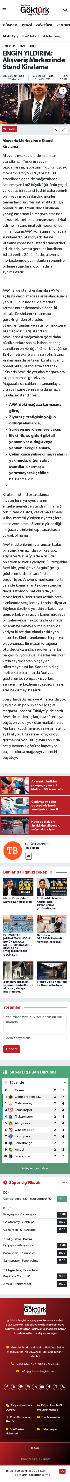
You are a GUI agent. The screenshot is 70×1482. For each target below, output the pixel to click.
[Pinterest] (21, 1387)
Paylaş (12, 129)
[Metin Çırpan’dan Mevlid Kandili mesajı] (18, 887)
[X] (14, 1387)
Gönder (12, 1049)
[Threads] (56, 1387)
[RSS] (63, 1387)
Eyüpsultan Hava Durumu (19, 1407)
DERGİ (27, 25)
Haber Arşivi (49, 1429)
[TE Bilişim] (12, 850)
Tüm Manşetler (50, 1417)
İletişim (35, 1447)
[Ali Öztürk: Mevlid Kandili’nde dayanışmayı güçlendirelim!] (52, 887)
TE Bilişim (32, 847)
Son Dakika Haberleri (15, 1431)
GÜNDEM (10, 25)
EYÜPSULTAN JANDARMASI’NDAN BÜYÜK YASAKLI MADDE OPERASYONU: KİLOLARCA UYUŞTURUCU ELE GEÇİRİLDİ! (18, 945)
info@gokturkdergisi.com (38, 1371)
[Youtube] (42, 1387)
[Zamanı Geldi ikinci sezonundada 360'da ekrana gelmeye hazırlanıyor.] (18, 970)
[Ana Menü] (4, 10)
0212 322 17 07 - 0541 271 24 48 (38, 1363)
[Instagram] (28, 1387)
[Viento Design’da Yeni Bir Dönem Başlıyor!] (52, 970)
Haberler (9, 46)
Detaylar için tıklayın (35, 1168)
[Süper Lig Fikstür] (65, 1182)
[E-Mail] (28, 856)
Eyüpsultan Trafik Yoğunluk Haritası (50, 1407)
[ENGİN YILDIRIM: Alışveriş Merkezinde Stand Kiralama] (35, 103)
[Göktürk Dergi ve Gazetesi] (34, 10)
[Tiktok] (49, 1387)
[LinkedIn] (35, 1387)
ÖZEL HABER (28, 46)
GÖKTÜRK (44, 25)
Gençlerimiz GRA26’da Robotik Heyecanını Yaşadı (49, 938)
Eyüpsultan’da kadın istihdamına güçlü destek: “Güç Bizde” (35, 36)
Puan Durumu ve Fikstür (18, 1419)
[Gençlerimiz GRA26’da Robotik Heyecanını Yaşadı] (52, 924)
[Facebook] (7, 1387)
